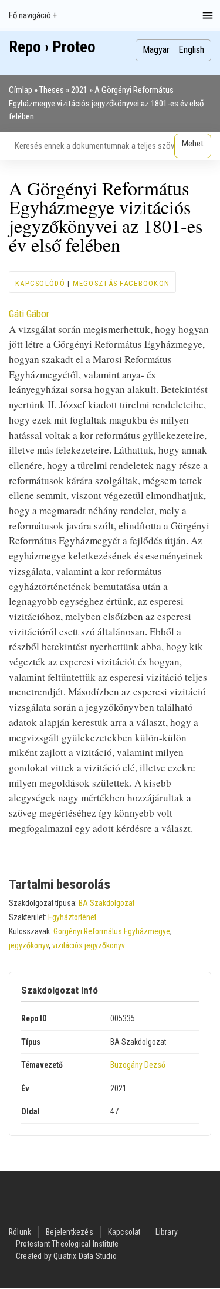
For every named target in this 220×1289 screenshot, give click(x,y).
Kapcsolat (124, 1232)
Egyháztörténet (72, 917)
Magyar (156, 49)
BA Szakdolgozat (106, 903)
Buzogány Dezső (137, 1065)
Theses (51, 90)
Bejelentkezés (69, 1232)
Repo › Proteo (52, 47)
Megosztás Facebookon (121, 283)
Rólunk (20, 1232)
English (191, 49)
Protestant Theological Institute (67, 1243)
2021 (79, 90)
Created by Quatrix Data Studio (66, 1256)
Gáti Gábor (29, 313)
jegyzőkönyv (29, 945)
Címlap (20, 90)
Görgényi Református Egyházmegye (111, 931)
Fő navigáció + (33, 15)
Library (166, 1232)
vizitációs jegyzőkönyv (88, 945)
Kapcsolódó (40, 283)
